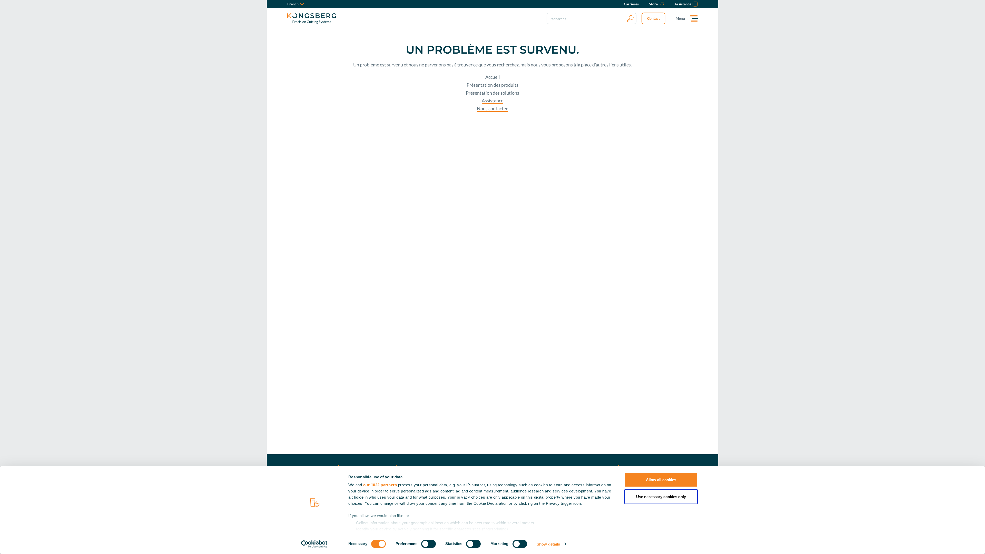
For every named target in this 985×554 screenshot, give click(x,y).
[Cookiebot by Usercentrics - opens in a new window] (314, 544)
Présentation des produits (492, 85)
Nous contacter (492, 108)
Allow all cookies (661, 480)
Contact (653, 18)
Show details (548, 544)
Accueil (492, 77)
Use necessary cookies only (661, 496)
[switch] (428, 544)
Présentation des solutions (492, 93)
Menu (680, 18)
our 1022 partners (380, 485)
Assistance (492, 100)
